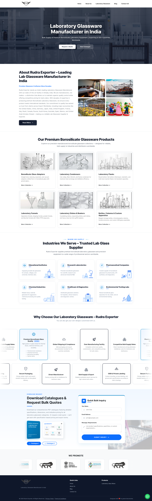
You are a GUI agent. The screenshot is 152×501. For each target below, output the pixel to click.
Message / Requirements (89, 422)
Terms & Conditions (60, 498)
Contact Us (73, 491)
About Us (88, 3)
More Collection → (27, 185)
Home (79, 3)
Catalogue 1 (35, 443)
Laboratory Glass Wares (108, 483)
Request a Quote (67, 47)
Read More (27, 122)
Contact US (125, 3)
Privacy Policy (50, 498)
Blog (115, 3)
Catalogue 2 (51, 443)
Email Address (86, 414)
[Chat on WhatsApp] (147, 496)
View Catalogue (85, 47)
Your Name (85, 406)
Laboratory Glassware (103, 3)
